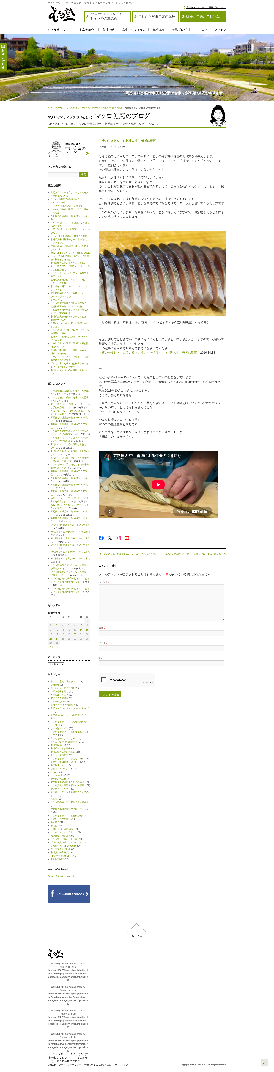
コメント (104, 581)
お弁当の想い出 (58, 701)
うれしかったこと (59, 695)
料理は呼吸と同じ (59, 691)
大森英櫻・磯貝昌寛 (61, 835)
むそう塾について (59, 29)
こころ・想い (57, 775)
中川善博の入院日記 (61, 852)
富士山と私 (56, 300)
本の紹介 (55, 822)
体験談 (54, 799)
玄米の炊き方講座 (59, 698)
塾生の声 (109, 29)
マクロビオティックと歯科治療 (66, 815)
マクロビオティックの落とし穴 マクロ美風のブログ (77, 108)
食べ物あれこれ (58, 778)
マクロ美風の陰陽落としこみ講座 (67, 782)
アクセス (220, 29)
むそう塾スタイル (59, 728)
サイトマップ (121, 1064)
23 (50, 638)
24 (57, 638)
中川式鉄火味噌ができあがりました (68, 263)
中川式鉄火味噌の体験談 (63, 752)
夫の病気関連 (57, 859)
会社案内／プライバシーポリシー (64, 1064)
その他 (54, 825)
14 (81, 629)
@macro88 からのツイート (61, 876)
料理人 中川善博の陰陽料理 (64, 742)
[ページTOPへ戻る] (264, 1062)
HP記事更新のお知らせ (62, 856)
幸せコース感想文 (59, 755)
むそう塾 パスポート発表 (64, 839)
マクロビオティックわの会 (64, 832)
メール (103, 643)
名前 (102, 627)
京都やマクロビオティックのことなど (70, 708)
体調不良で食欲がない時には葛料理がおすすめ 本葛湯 (194, 553)
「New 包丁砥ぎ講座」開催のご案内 (69, 236)
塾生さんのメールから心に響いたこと (70, 715)
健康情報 (55, 684)
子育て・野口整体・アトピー (65, 762)
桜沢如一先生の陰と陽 (62, 819)
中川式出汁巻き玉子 (61, 748)
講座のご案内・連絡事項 (63, 681)
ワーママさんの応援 (61, 849)
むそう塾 (58, 1054)
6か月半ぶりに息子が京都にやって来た (70, 525)
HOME (50, 108)
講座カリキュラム (134, 29)
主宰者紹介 (86, 29)
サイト (102, 658)
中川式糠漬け (57, 745)
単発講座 (159, 29)
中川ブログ (200, 29)
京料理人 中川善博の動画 (111, 108)
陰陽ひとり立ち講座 (61, 788)
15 (87, 629)
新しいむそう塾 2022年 (62, 688)
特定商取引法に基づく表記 (97, 1064)
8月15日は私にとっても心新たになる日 (70, 253)
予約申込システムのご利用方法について (206, 7)
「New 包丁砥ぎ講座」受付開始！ (68, 206)
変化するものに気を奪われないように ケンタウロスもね (130, 553)
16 (50, 634)
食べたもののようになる (63, 738)
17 (57, 634)
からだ (54, 772)
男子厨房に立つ (58, 765)
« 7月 (50, 646)
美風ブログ (179, 29)
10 (57, 629)
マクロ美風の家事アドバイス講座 (67, 785)
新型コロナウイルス (61, 768)
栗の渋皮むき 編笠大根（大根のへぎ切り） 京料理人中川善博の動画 (149, 352)
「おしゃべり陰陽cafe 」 (63, 829)
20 (75, 634)
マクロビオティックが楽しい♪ (66, 758)
